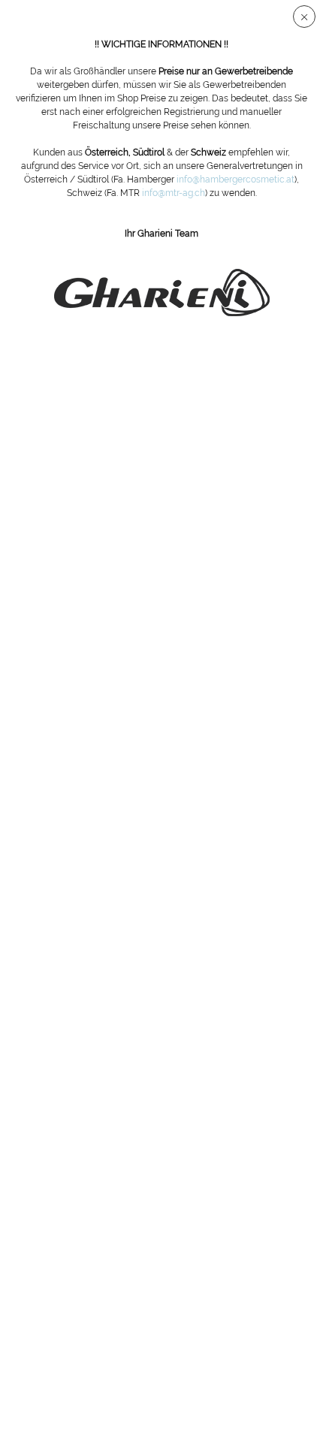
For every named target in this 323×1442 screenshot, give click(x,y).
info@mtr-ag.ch (173, 193)
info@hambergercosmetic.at (235, 179)
